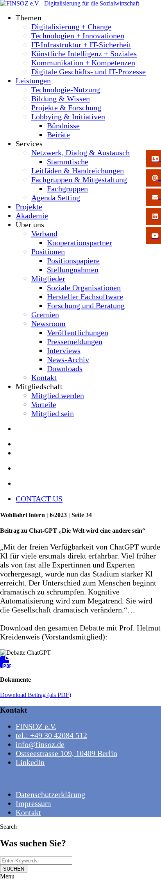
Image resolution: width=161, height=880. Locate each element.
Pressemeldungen (74, 341)
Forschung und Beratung (86, 305)
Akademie (32, 215)
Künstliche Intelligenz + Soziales (84, 53)
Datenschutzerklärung (50, 794)
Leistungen (33, 80)
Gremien (45, 314)
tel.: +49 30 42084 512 (51, 735)
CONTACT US (39, 498)
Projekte (29, 206)
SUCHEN (13, 869)
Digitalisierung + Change (71, 26)
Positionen (48, 251)
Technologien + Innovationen (77, 35)
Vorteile (43, 404)
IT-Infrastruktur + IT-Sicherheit (81, 44)
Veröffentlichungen (77, 332)
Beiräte (58, 134)
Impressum (33, 803)
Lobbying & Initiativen (68, 116)
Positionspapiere (73, 260)
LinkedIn (30, 762)
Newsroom (48, 323)
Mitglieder (48, 278)
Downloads (64, 368)
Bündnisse (63, 125)
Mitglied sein (52, 413)
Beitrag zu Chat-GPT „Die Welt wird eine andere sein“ (72, 530)
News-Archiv (68, 359)
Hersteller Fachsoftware (85, 296)
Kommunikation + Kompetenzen (83, 62)
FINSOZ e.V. (36, 726)
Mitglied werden (57, 395)
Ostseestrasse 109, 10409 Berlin (66, 753)
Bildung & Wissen (60, 98)
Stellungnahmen (72, 269)
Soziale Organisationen (84, 287)
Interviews (63, 350)
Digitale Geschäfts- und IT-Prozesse (88, 71)
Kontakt (44, 377)
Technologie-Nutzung (65, 89)
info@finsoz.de (40, 744)
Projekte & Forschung (66, 107)
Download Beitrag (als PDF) (35, 694)
